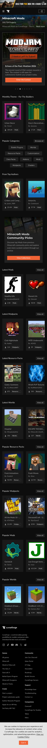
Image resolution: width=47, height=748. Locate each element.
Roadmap (28, 672)
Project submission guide (11, 697)
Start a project (7, 693)
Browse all (39, 141)
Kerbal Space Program (10, 676)
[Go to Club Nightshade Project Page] (12, 335)
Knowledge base (30, 689)
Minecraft (5, 661)
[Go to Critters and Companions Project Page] (12, 195)
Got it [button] (23, 743)
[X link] (21, 644)
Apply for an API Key (9, 704)
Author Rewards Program (11, 701)
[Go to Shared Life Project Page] (36, 290)
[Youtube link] (12, 644)
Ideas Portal (29, 661)
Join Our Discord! (31, 657)
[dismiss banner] (43, 2)
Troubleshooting (30, 693)
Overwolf (28, 706)
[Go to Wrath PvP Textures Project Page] (36, 379)
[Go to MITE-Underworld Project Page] (36, 335)
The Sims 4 (6, 669)
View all (40, 270)
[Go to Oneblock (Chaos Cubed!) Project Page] (12, 600)
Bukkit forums (30, 676)
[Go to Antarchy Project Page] (36, 195)
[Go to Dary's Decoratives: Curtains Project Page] (36, 117)
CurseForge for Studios (33, 710)
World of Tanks (7, 684)
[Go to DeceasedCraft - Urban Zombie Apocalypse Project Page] (36, 512)
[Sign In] (42, 11)
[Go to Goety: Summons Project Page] (12, 379)
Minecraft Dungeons (9, 680)
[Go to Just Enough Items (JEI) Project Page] (36, 556)
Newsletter (29, 669)
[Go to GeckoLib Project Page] (12, 556)
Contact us (29, 697)
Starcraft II (6, 672)
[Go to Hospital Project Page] (12, 423)
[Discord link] (16, 644)
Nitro (27, 718)
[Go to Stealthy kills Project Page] (12, 290)
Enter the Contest (23, 80)
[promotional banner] (23, 4)
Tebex (27, 714)
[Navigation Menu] (3, 11)
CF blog (27, 665)
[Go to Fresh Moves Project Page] (36, 467)
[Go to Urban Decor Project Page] (12, 117)
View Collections (23, 258)
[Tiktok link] (8, 644)
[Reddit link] (25, 644)
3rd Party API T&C (8, 708)
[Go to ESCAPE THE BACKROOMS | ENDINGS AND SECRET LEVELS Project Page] (36, 423)
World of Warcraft (8, 665)
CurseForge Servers (31, 680)
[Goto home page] (8, 11)
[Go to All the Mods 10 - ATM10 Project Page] (12, 512)
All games (5, 657)
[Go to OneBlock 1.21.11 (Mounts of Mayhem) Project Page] (36, 600)
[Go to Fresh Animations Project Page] (12, 467)
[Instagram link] (3, 644)
